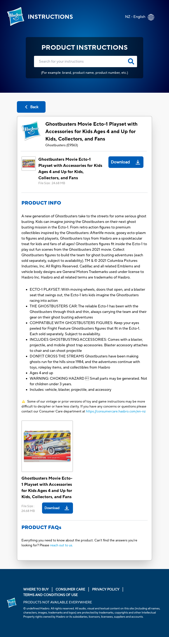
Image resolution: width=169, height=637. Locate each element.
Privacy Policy (105, 589)
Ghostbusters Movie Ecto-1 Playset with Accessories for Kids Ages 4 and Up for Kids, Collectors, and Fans (91, 131)
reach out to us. (61, 545)
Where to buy (36, 589)
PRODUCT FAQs (41, 527)
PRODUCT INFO (41, 203)
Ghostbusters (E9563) (61, 145)
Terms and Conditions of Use (50, 595)
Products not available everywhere (57, 602)
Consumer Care (70, 589)
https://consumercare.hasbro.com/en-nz (116, 411)
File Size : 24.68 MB (51, 183)
